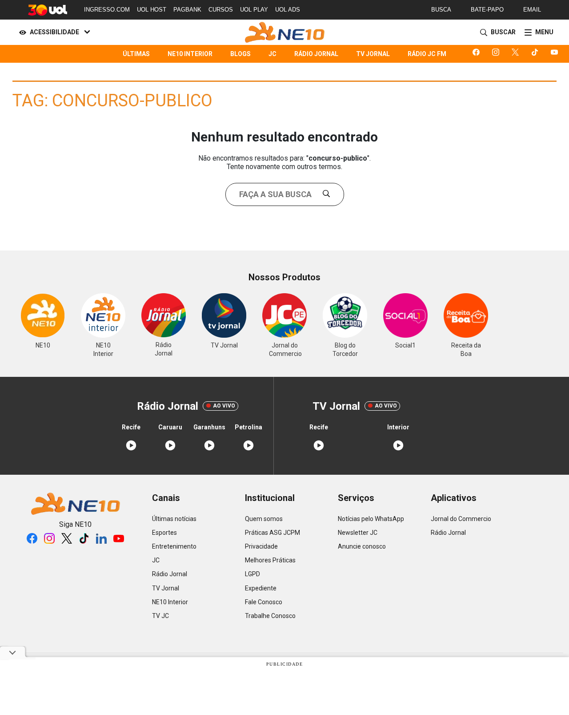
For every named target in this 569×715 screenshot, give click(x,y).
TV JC (160, 615)
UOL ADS (287, 9)
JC (272, 53)
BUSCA (441, 9)
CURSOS (220, 9)
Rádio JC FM (427, 53)
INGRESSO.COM (107, 9)
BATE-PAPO (487, 9)
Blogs (240, 53)
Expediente (260, 588)
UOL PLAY (254, 9)
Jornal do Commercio (461, 518)
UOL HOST (151, 9)
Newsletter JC (357, 532)
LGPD (252, 574)
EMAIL (532, 9)
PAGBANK (187, 9)
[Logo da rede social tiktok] (536, 53)
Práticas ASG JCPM (272, 532)
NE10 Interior (190, 53)
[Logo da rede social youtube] (556, 53)
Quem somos (264, 518)
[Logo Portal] (285, 32)
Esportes (164, 532)
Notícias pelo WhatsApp (371, 518)
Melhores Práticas (270, 560)
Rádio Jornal (316, 53)
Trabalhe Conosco (270, 615)
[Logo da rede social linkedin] (101, 538)
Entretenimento (174, 546)
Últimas (136, 53)
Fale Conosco (263, 602)
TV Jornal (373, 53)
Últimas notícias (174, 518)
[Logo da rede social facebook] (478, 53)
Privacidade (261, 546)
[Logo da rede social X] (517, 53)
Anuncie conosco (362, 546)
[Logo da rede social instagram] (497, 53)
